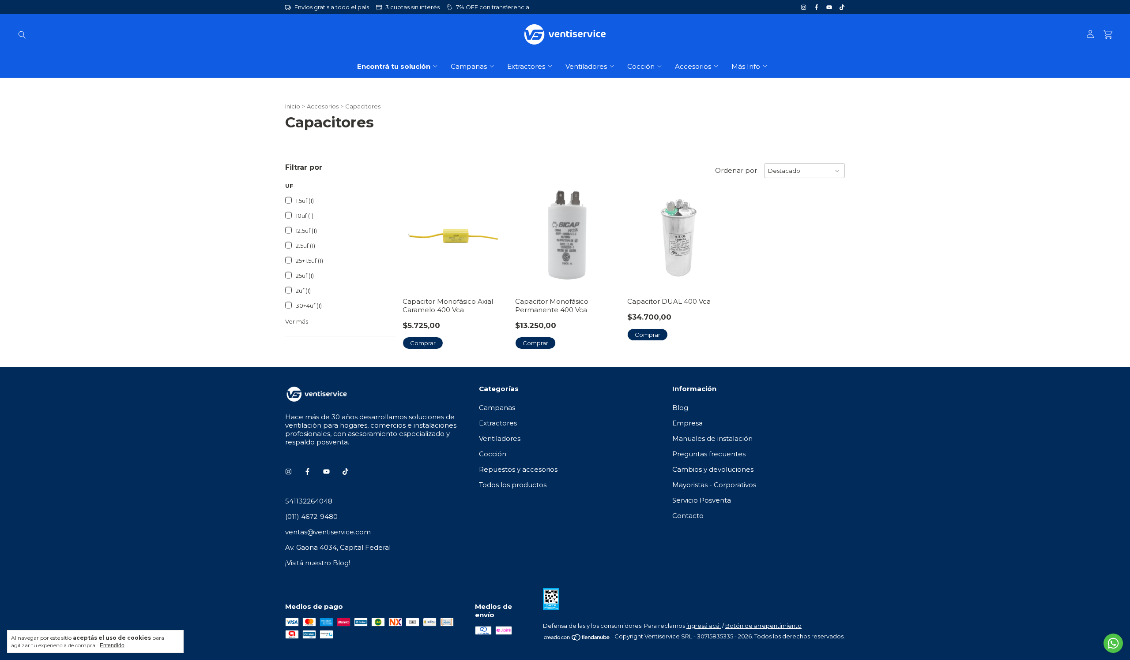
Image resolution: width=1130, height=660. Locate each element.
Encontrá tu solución (393, 66)
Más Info (745, 66)
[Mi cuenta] (1090, 34)
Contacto (688, 515)
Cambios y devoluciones (712, 469)
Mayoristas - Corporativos (714, 485)
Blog (680, 407)
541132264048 (308, 501)
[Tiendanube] (577, 638)
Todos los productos (512, 485)
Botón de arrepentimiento (763, 625)
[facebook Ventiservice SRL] (816, 7)
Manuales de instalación (712, 438)
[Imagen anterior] (640, 232)
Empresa (687, 423)
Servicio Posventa (701, 500)
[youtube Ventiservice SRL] (829, 7)
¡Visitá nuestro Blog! (317, 563)
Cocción (641, 66)
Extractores (526, 66)
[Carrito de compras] (1108, 34)
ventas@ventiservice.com (328, 532)
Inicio (292, 106)
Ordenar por (736, 170)
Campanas (469, 66)
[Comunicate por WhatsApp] (1113, 643)
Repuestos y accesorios (518, 469)
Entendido (112, 645)
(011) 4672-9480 (311, 516)
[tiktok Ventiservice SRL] (842, 7)
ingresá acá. (703, 625)
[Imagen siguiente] (719, 232)
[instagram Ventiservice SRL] (803, 7)
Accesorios (693, 66)
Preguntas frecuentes (709, 454)
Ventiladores (586, 66)
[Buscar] (22, 34)
